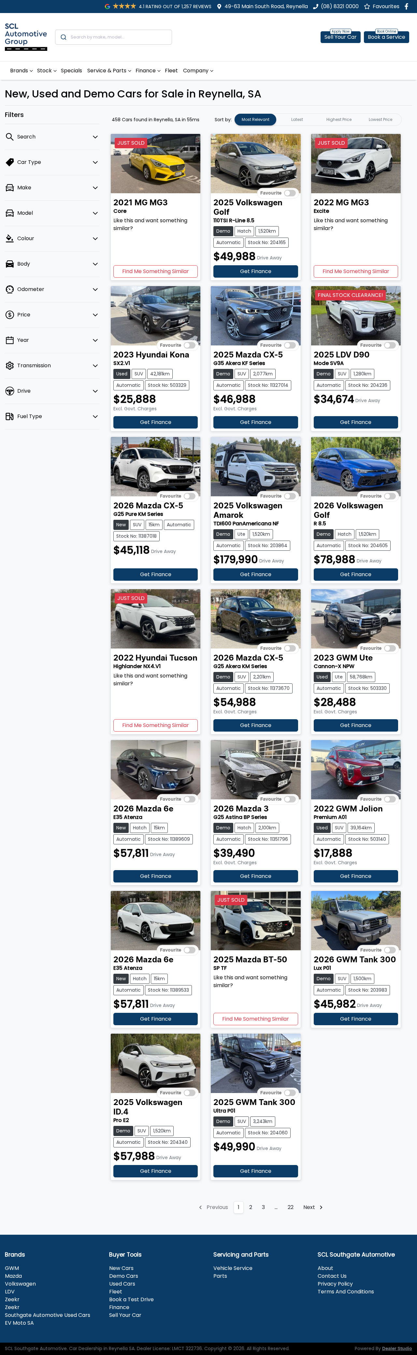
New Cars (121, 1268)
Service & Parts (106, 70)
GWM (12, 1268)
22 (291, 1207)
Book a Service (386, 37)
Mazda (13, 1276)
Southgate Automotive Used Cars (47, 1315)
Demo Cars (123, 1276)
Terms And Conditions (346, 1291)
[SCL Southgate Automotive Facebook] (407, 6)
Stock (44, 70)
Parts (220, 1276)
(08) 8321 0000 (340, 6)
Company (195, 70)
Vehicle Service (232, 1268)
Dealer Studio (397, 1349)
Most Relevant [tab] (255, 119)
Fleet (171, 70)
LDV (10, 1291)
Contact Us (332, 1276)
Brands (19, 70)
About (325, 1268)
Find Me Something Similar (155, 271)
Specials (71, 70)
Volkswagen (20, 1284)
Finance (146, 70)
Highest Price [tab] (339, 119)
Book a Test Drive (131, 1299)
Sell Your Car (340, 37)
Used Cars (122, 1284)
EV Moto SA (19, 1323)
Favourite (270, 193)
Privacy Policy (335, 1284)
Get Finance (255, 271)
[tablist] (318, 119)
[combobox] (113, 37)
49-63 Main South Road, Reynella (266, 6)
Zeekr (12, 1299)
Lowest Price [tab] (380, 119)
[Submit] (63, 37)
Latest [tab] (297, 119)
